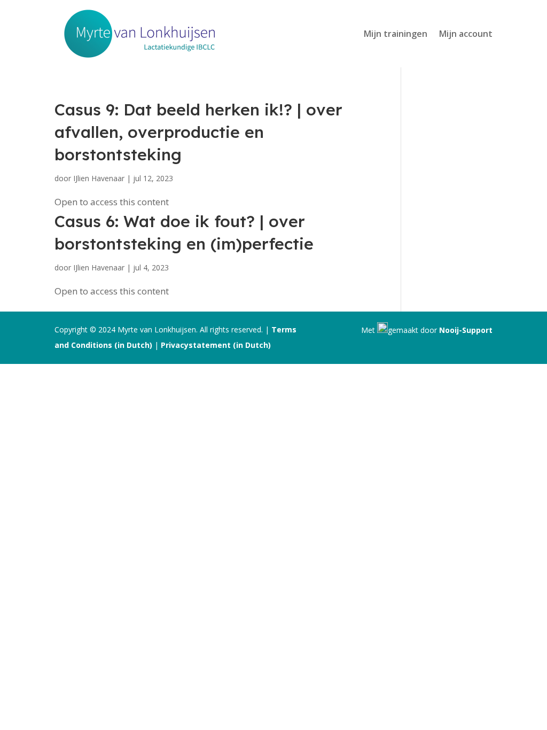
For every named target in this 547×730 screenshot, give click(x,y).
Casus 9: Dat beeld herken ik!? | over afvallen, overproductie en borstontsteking (198, 132)
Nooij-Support (466, 330)
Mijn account (466, 34)
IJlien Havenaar (98, 178)
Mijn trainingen (395, 34)
